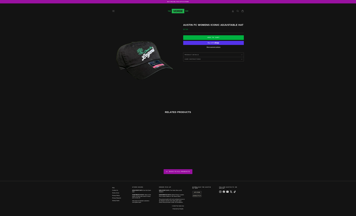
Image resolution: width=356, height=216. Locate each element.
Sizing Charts (115, 200)
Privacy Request (116, 198)
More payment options (213, 47)
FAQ (113, 187)
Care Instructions (193, 59)
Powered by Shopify (178, 209)
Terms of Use (115, 193)
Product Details (192, 54)
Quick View (128, 147)
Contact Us (115, 190)
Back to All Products (179, 171)
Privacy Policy (116, 195)
